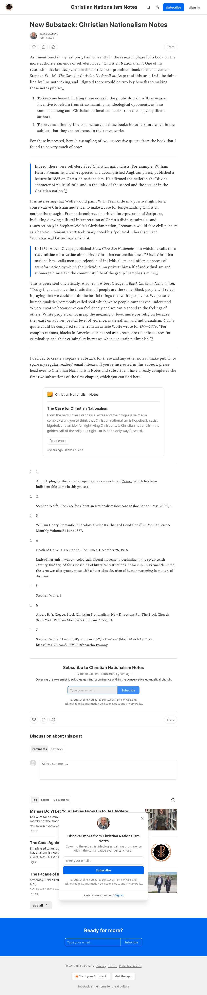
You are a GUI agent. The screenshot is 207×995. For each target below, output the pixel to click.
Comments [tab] (39, 749)
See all (38, 905)
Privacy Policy (134, 883)
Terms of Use (123, 879)
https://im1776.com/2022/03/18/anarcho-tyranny (71, 645)
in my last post (69, 57)
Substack (83, 986)
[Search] (148, 7)
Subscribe (173, 7)
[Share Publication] (157, 7)
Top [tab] (34, 800)
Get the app (123, 976)
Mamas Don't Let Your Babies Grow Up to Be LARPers (79, 811)
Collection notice (130, 966)
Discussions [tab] (61, 800)
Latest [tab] (45, 800)
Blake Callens (49, 33)
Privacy (101, 966)
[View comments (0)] (44, 47)
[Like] (34, 47)
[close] (142, 818)
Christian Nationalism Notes (76, 371)
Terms (112, 966)
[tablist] (47, 749)
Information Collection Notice (102, 883)
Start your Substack (93, 976)
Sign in (194, 7)
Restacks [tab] (56, 749)
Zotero (127, 481)
